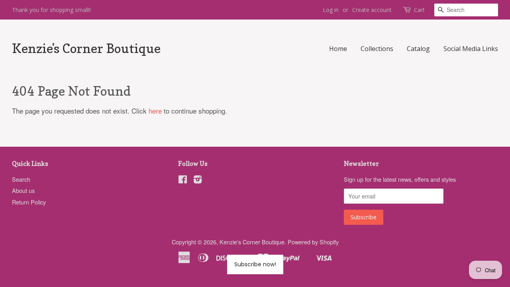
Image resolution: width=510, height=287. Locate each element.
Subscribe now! (255, 264)
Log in (331, 10)
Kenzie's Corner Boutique (86, 48)
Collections (377, 48)
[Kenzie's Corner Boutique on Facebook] (182, 180)
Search (21, 179)
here (155, 111)
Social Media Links (470, 48)
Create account (372, 10)
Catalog (418, 48)
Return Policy (29, 202)
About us (23, 190)
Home (338, 48)
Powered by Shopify (313, 242)
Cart (419, 10)
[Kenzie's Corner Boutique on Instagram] (197, 180)
